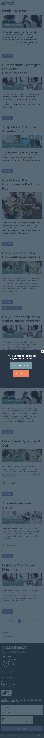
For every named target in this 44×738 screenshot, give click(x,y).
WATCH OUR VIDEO (21, 365)
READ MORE (20, 374)
